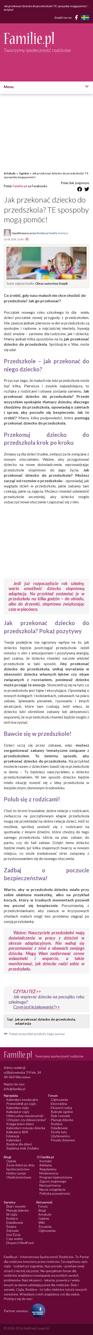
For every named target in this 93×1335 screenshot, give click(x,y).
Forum (43, 1206)
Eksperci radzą (61, 1108)
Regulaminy (48, 1169)
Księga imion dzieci (20, 1124)
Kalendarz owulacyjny (22, 1099)
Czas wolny (14, 1239)
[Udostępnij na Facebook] (79, 190)
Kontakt (45, 1161)
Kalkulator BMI (17, 1132)
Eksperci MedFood (20, 1243)
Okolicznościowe (18, 1177)
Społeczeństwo (18, 1169)
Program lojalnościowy (55, 1177)
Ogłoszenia (59, 1099)
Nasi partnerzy (50, 1185)
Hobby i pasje (16, 1173)
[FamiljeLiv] (85, 17)
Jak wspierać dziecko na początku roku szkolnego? (46, 999)
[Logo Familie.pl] (46, 39)
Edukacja (12, 1136)
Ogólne (24, 173)
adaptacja (23, 1023)
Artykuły (10, 173)
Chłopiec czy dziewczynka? (26, 1120)
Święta (11, 1226)
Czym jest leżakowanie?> (35, 1007)
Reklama (45, 1165)
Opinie (11, 1161)
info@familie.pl (14, 1089)
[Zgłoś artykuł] (27, 239)
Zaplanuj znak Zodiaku (22, 1148)
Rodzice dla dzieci (19, 1144)
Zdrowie (12, 1231)
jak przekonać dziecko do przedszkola (45, 1019)
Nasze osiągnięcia (52, 1189)
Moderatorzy (48, 1173)
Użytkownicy (60, 1136)
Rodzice (56, 1124)
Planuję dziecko (62, 1120)
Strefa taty (59, 1132)
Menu (9, 87)
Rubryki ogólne (62, 1112)
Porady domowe (63, 1140)
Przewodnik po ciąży (21, 1104)
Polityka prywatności (54, 1193)
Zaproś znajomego (52, 1181)
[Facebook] (77, 18)
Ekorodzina (59, 1104)
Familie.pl (20, 186)
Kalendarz (13, 1140)
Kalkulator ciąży (17, 1112)
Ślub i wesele (60, 1116)
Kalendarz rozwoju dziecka (25, 1128)
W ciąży (11, 1214)
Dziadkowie (59, 1128)
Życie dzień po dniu (20, 1165)
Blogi (42, 1210)
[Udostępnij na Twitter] (86, 190)
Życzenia (45, 1226)
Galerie (43, 1218)
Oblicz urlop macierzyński (24, 1116)
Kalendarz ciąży (17, 1108)
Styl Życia (13, 1235)
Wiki (41, 1222)
